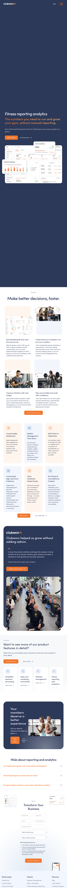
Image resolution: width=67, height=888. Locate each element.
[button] (61, 4)
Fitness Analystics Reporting (36, 886)
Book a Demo (11, 137)
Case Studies (56, 883)
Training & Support (58, 886)
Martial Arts (5, 880)
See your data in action (33, 413)
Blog (53, 880)
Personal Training (7, 886)
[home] (9, 4)
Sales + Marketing (32, 883)
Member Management (34, 880)
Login (54, 4)
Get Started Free (11, 661)
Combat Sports (6, 883)
